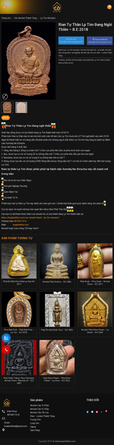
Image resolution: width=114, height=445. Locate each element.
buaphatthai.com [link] (21, 224)
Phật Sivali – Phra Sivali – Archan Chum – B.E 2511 (95, 282)
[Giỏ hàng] (109, 7)
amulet (68, 60)
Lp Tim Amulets (47, 18)
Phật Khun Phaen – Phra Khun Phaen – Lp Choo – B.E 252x (57, 379)
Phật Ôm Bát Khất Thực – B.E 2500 (57, 330)
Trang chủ (6, 18)
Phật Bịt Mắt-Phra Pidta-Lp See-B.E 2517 (19, 282)
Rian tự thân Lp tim (65, 63)
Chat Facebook (100, 39)
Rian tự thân (105, 60)
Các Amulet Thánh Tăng (25, 18)
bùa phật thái (88, 60)
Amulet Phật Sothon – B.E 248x (57, 282)
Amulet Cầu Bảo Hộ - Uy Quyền (92, 50)
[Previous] (5, 61)
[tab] (5, 118)
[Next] (51, 61)
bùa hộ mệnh (77, 60)
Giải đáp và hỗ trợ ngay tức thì (99, 42)
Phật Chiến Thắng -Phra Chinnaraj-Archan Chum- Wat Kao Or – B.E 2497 (18, 380)
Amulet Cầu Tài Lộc (88, 53)
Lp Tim (97, 60)
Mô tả (5, 118)
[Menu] (4, 7)
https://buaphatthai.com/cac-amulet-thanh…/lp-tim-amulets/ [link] (30, 217)
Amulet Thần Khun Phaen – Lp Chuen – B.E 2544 (95, 331)
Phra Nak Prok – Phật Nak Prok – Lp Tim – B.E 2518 (19, 331)
